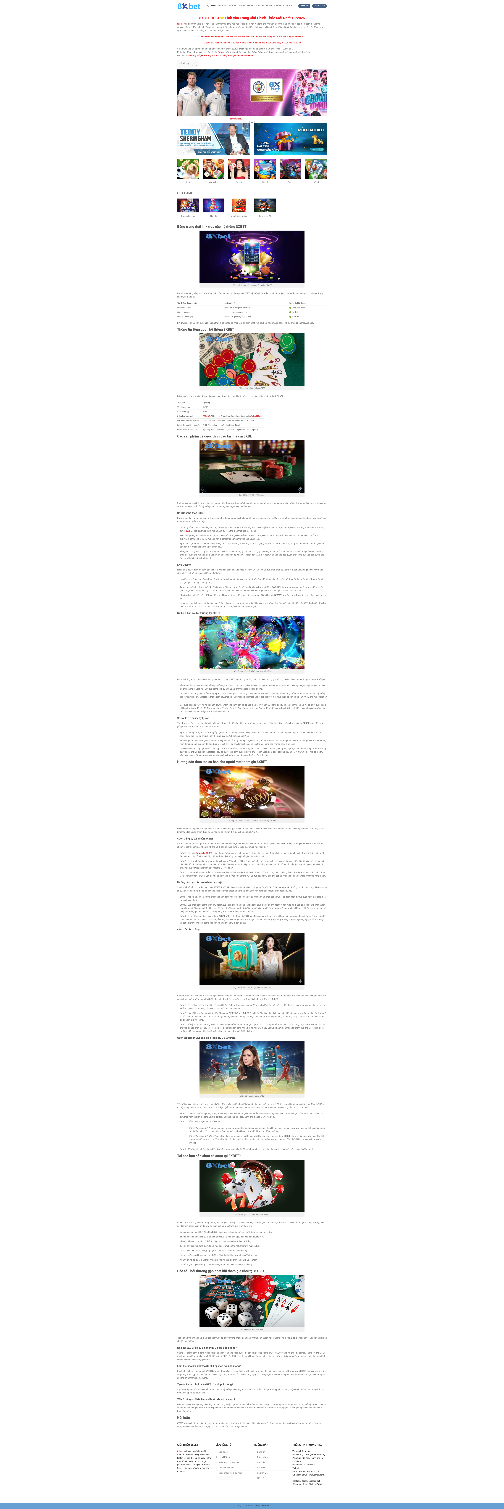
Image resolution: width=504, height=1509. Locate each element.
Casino (241, 6)
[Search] (208, 5)
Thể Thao (222, 6)
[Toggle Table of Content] (193, 63)
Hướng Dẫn (279, 6)
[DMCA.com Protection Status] (224, 1477)
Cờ (263, 6)
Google (221, 52)
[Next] (320, 89)
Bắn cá (250, 6)
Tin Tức (289, 6)
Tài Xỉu (269, 6)
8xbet (213, 6)
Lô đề (257, 6)
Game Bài (233, 6)
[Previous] (183, 89)
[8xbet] (190, 6)
